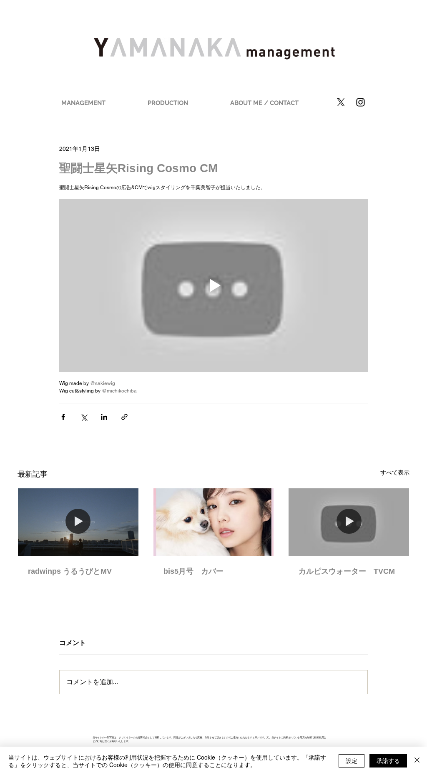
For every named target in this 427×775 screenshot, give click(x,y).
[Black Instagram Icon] (360, 102)
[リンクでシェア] (124, 417)
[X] (341, 102)
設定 (351, 760)
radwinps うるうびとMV (70, 571)
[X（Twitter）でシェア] (84, 417)
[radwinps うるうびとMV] (78, 522)
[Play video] (213, 285)
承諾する (388, 760)
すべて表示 (394, 472)
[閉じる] (417, 760)
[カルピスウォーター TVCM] (349, 522)
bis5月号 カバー (193, 571)
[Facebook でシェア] (63, 417)
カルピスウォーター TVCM (347, 571)
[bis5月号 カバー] (213, 522)
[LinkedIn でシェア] (104, 417)
